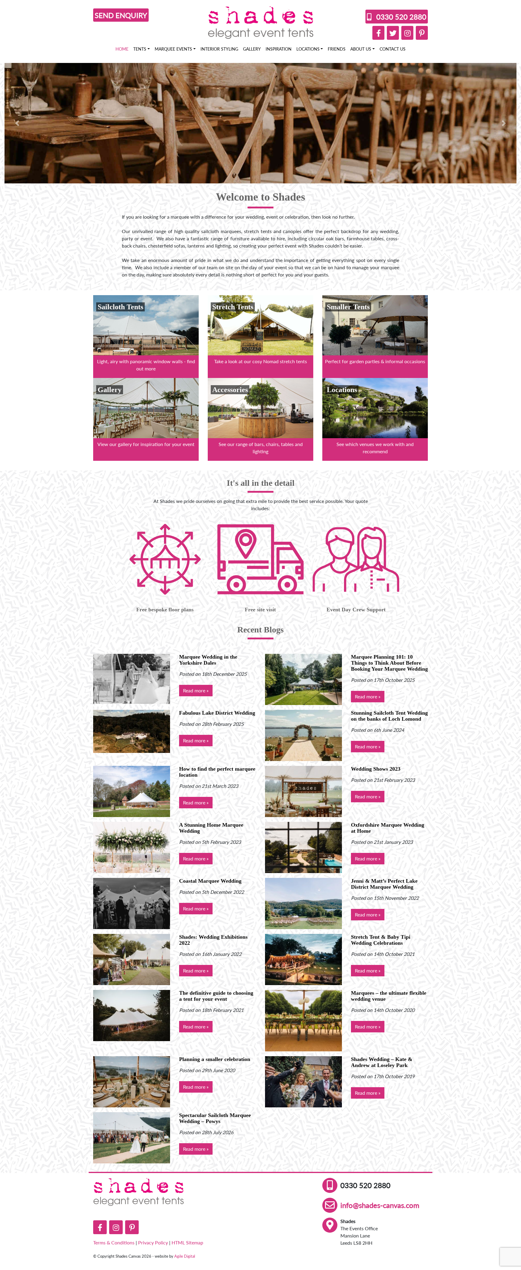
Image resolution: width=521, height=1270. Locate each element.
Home (121, 49)
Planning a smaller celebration (214, 1059)
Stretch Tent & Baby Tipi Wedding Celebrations (380, 940)
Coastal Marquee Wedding (210, 881)
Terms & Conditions (113, 1242)
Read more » (196, 690)
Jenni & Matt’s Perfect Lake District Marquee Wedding (384, 884)
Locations (308, 49)
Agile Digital (184, 1256)
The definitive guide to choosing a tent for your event (216, 996)
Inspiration (279, 49)
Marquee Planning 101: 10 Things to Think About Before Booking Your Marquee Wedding (389, 663)
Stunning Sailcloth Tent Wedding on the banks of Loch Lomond (389, 716)
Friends (337, 49)
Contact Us (393, 49)
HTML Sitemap (187, 1242)
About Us (360, 49)
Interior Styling (219, 49)
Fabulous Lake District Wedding (217, 713)
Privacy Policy (153, 1242)
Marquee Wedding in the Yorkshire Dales (208, 660)
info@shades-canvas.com (379, 1205)
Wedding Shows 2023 (375, 769)
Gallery (252, 49)
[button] (17, 123)
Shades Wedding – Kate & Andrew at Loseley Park (381, 1062)
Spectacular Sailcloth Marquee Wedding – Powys (215, 1118)
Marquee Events (173, 49)
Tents (139, 49)
